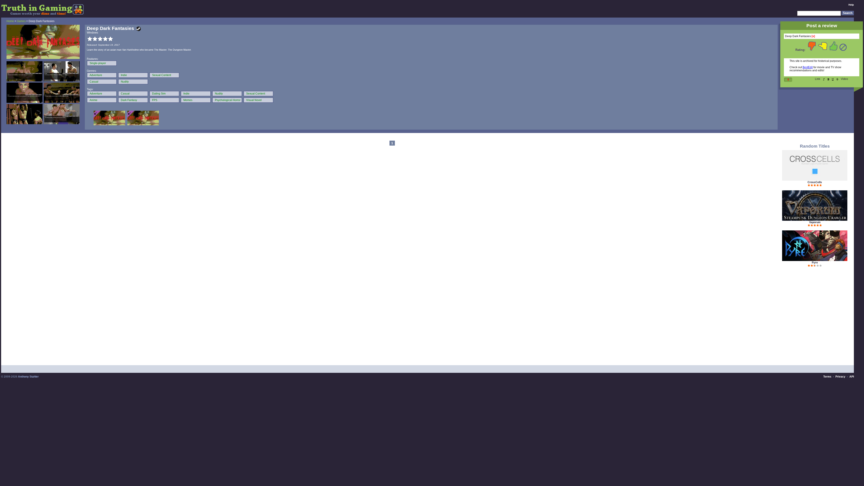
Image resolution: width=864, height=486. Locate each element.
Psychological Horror (228, 100)
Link (817, 79)
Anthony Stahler (28, 376)
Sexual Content (161, 75)
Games (21, 21)
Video (844, 79)
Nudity (125, 81)
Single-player (98, 63)
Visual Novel (254, 100)
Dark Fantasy (129, 100)
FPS (154, 100)
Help (851, 4)
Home (10, 21)
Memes (187, 100)
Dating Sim (159, 93)
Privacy (840, 376)
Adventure (96, 75)
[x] (813, 36)
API (851, 376)
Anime (93, 100)
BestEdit (808, 67)
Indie (124, 75)
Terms (827, 376)
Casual (94, 81)
